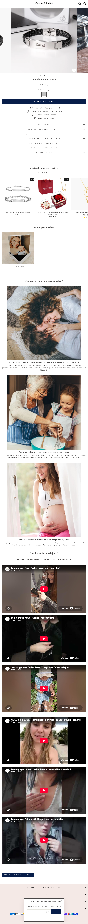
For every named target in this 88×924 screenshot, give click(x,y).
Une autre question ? (44, 152)
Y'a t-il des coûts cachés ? (44, 148)
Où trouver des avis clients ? (44, 143)
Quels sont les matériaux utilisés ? (44, 129)
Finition (44, 90)
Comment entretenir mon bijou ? (44, 138)
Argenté (44, 94)
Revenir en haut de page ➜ (18, 875)
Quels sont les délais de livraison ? (44, 134)
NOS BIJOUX (43, 894)
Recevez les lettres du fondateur (43, 887)
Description (44, 125)
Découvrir (44, 172)
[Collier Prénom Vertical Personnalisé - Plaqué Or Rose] (87, 218)
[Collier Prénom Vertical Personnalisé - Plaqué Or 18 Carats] (84, 218)
